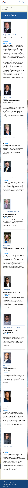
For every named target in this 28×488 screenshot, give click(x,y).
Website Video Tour (13, 482)
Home (3, 7)
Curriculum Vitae (7, 43)
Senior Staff (4, 9)
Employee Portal (5, 484)
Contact (6, 41)
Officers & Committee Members (13, 7)
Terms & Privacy (5, 486)
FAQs (16, 484)
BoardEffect (11, 484)
